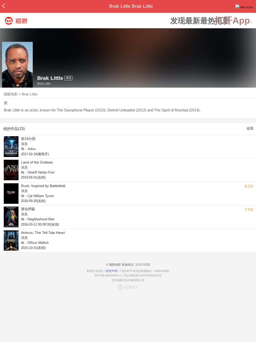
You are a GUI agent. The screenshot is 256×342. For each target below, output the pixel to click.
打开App (232, 20)
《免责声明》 (111, 270)
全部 (250, 128)
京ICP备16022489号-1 (108, 275)
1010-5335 (142, 264)
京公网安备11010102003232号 (143, 275)
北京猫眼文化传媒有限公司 (128, 280)
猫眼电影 (11, 94)
